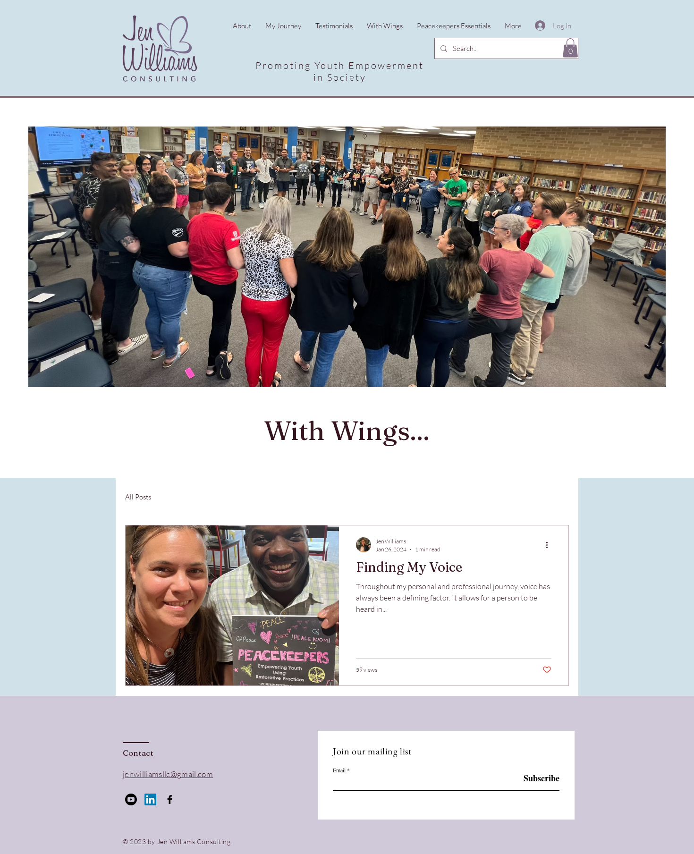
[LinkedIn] (150, 799)
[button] (570, 48)
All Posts (138, 496)
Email (339, 770)
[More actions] (550, 544)
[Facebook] (170, 799)
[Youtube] (131, 799)
